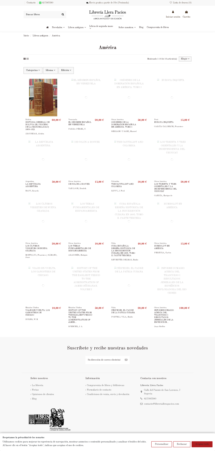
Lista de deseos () (181, 3)
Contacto (31, 3)
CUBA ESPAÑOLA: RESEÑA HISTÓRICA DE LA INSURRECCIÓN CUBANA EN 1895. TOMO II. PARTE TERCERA (123, 251)
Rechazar (182, 444)
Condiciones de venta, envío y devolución (108, 394)
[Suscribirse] (126, 360)
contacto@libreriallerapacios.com (161, 404)
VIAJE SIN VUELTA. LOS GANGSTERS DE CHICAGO (37, 312)
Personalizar (161, 444)
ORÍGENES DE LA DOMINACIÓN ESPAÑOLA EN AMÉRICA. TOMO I (123, 124)
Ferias (35, 390)
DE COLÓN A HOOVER (79, 184)
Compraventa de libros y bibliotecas (105, 385)
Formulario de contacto (99, 390)
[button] (127, 27)
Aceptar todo (202, 444)
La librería (37, 385)
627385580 (47, 3)
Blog (34, 399)
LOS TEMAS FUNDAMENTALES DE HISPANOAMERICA (79, 248)
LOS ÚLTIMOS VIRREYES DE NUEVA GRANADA (36, 248)
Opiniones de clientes (43, 394)
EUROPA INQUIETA (164, 122)
